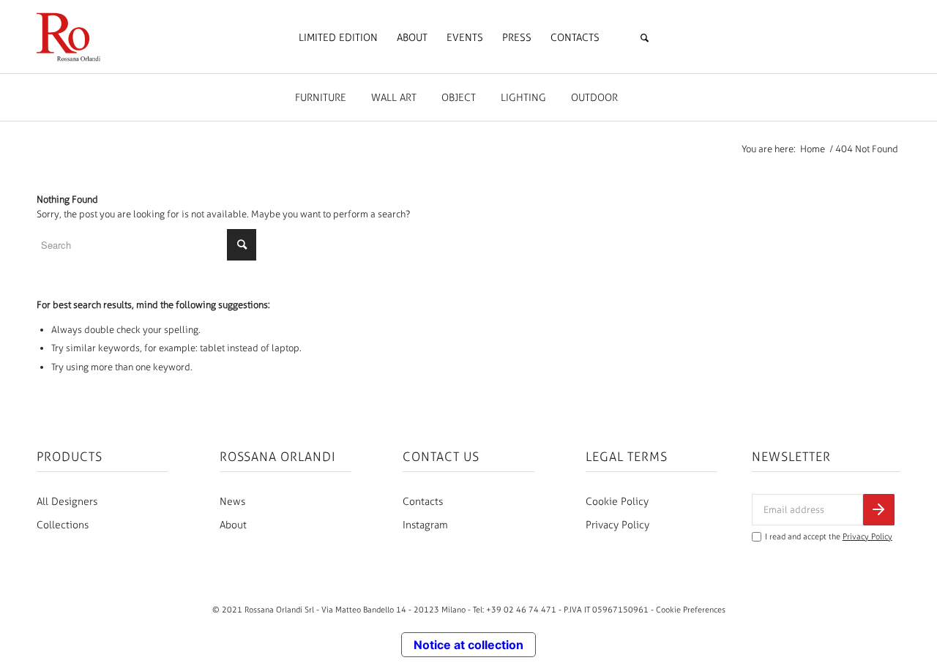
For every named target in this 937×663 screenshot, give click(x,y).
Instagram (425, 525)
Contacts (423, 501)
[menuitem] (338, 38)
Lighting (523, 97)
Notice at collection (468, 644)
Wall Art (394, 97)
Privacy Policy (617, 525)
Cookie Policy (617, 501)
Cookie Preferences (690, 609)
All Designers (67, 501)
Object (458, 97)
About (233, 525)
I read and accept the (828, 537)
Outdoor (594, 97)
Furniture (320, 97)
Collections (63, 525)
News (232, 501)
